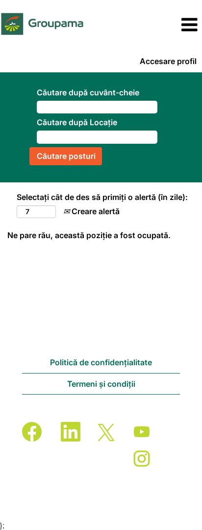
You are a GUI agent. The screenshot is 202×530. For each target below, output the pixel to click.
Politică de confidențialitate (101, 362)
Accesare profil (168, 61)
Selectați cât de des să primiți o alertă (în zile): (102, 197)
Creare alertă (95, 211)
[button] (168, 25)
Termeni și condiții (101, 384)
